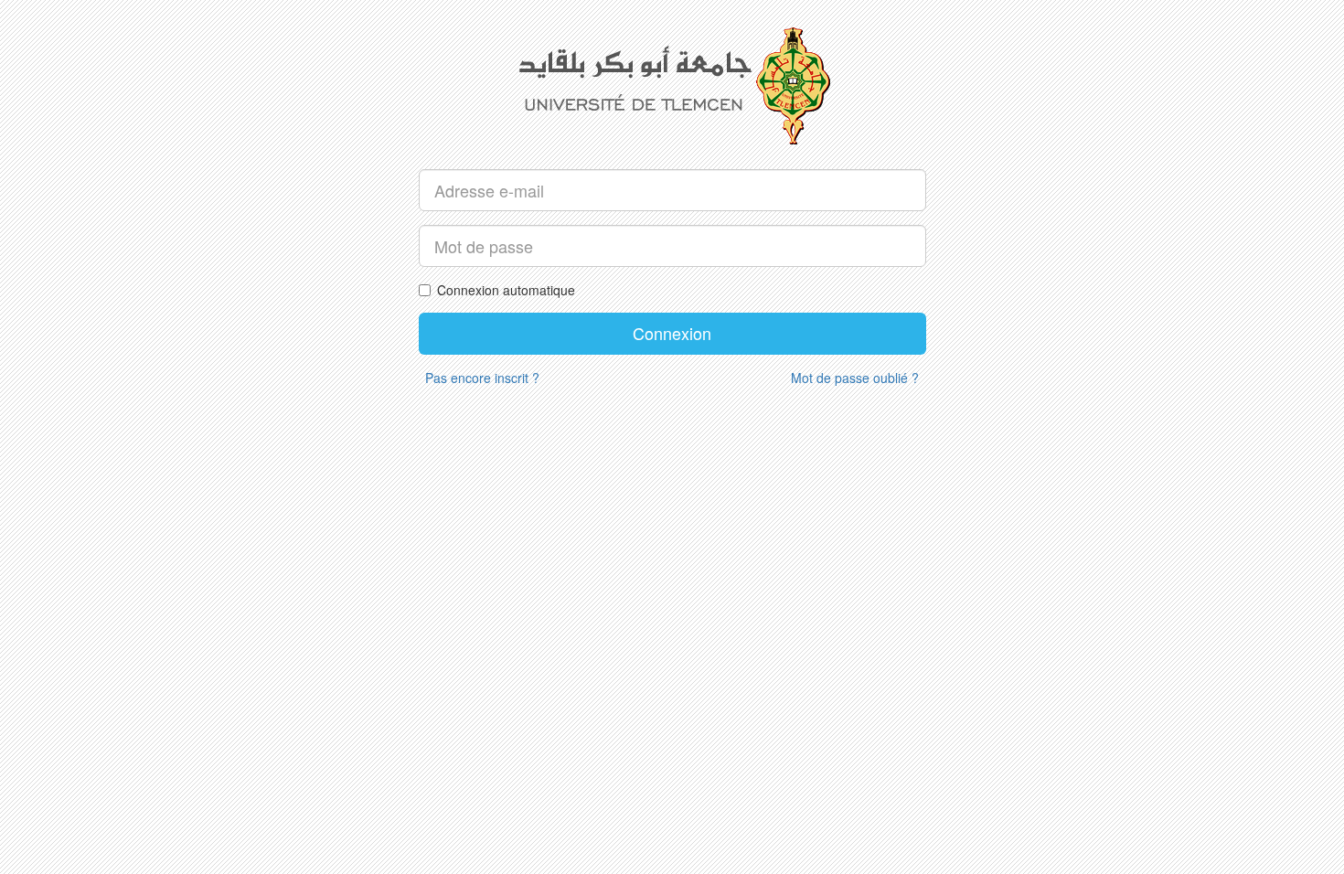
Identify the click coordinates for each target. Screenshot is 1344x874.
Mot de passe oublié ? (855, 377)
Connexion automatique (506, 290)
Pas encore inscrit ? (482, 377)
